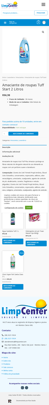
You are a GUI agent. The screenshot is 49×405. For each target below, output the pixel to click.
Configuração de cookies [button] (14, 208)
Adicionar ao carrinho (23, 134)
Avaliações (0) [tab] (7, 156)
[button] (5, 22)
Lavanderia (11, 77)
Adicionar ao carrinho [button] (9, 241)
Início (4, 77)
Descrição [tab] (6, 147)
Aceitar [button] (28, 207)
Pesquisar (41, 13)
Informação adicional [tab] (11, 152)
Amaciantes (20, 77)
